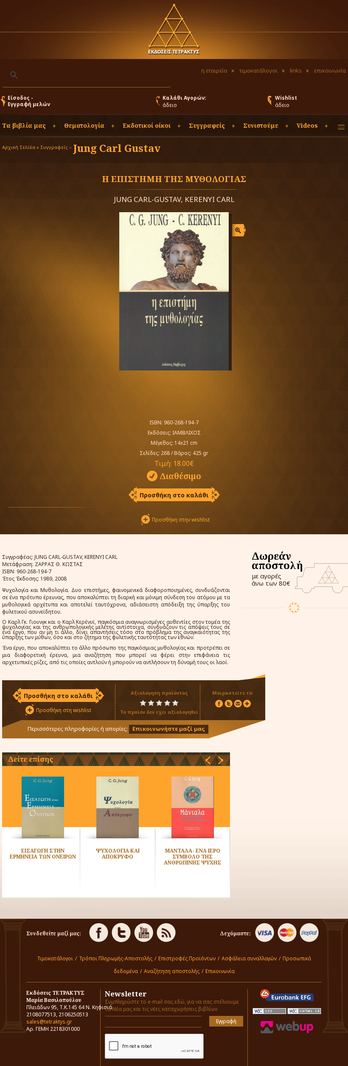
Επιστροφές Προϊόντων (187, 958)
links (296, 70)
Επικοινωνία (220, 971)
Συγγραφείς (54, 147)
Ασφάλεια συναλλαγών (249, 958)
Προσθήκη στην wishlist (181, 519)
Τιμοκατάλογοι (55, 958)
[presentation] (207, 760)
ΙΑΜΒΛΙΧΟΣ (186, 432)
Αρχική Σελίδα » (20, 147)
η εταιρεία (214, 70)
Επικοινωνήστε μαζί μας (168, 728)
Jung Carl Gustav (116, 148)
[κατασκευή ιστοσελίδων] (287, 1031)
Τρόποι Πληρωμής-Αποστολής (115, 958)
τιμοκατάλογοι (258, 70)
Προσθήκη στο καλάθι (174, 495)
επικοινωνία (330, 70)
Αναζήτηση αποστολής (171, 971)
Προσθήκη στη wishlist (63, 710)
